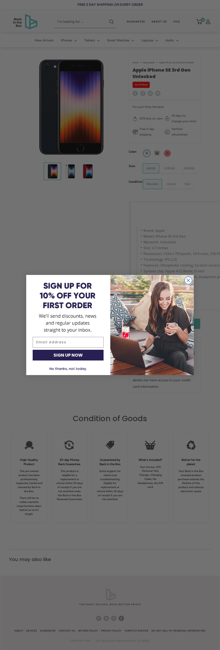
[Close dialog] (188, 280)
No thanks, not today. (68, 368)
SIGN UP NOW (68, 355)
